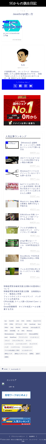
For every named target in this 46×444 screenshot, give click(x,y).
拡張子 (38, 353)
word (6, 337)
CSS (22, 321)
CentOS (11, 321)
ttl (18, 330)
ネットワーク (33, 343)
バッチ (6, 347)
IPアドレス (19, 324)
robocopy (25, 327)
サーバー (28, 340)
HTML (11, 324)
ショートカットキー (21, 343)
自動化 (6, 357)
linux (39, 324)
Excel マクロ (37, 321)
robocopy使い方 (35, 327)
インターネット (34, 337)
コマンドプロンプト (17, 340)
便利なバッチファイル (21, 353)
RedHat (18, 327)
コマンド (7, 340)
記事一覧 (11, 386)
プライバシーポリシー (18, 436)
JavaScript (32, 324)
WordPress (13, 337)
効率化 (31, 353)
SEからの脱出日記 (23, 3)
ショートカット (9, 343)
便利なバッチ (8, 353)
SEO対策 (12, 330)
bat (6, 321)
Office (6, 327)
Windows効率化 (33, 334)
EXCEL (29, 321)
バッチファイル (15, 347)
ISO (26, 324)
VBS (23, 330)
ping (12, 327)
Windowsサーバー (21, 334)
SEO (6, 330)
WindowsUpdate (9, 334)
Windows (29, 330)
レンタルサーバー (27, 350)
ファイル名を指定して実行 (12, 350)
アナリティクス (23, 337)
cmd (17, 321)
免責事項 (32, 436)
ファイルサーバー (27, 347)
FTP (6, 324)
